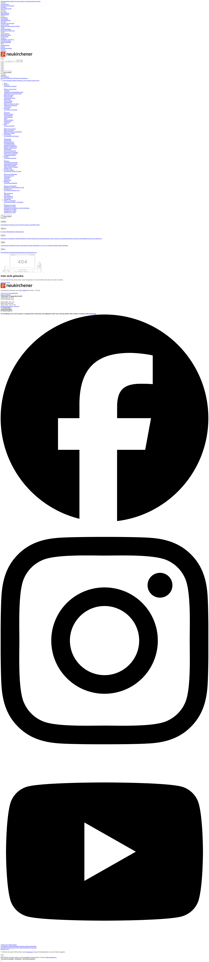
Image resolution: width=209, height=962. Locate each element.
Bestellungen (24, 78)
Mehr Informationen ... (51, 957)
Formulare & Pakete (52, 245)
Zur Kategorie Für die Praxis (11, 136)
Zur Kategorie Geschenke (10, 109)
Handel (3, 242)
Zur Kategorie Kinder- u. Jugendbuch (13, 202)
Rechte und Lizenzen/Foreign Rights (63, 238)
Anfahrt (75, 238)
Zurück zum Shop (5, 282)
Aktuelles (3, 221)
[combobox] (8, 61)
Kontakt (12, 252)
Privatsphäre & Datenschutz (8, 947)
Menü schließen (7, 72)
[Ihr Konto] (2, 69)
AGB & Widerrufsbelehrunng (23, 947)
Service (3, 235)
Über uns (3, 228)
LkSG (6, 944)
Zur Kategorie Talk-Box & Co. (12, 190)
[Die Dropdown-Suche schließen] (21, 61)
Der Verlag (4, 231)
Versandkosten (12, 238)
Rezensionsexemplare (20, 252)
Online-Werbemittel (63, 245)
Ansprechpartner (5, 245)
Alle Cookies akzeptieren (29, 959)
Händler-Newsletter (15, 245)
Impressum (34, 947)
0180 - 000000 (22, 290)
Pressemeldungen (5, 252)
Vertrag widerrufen (5, 294)
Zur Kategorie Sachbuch (10, 86)
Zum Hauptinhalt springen (8, 1)
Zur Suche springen (20, 1)
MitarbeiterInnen (11, 231)
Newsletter (26, 225)
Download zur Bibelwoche (95, 238)
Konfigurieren (18, 959)
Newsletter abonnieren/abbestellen (27, 946)
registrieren (6, 77)
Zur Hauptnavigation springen (32, 1)
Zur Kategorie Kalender (10, 158)
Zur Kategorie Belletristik (10, 183)
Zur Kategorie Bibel (9, 126)
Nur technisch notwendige (7, 959)
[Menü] (2, 58)
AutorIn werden (49, 238)
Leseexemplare (24, 245)
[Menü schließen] (4, 111)
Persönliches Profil (11, 78)
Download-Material (82, 238)
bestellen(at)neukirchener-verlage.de (10, 306)
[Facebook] (104, 521)
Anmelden (3, 75)
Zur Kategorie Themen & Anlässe (12, 171)
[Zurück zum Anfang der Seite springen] (2, 955)
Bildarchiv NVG (5, 949)
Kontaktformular (13, 293)
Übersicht (3, 78)
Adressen (18, 78)
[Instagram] (104, 758)
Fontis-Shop (92, 313)
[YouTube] (104, 943)
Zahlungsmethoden (21, 238)
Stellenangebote (20, 231)
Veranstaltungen (5, 225)
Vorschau (30, 245)
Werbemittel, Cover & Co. (40, 245)
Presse (3, 249)
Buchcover (34, 252)
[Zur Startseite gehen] (17, 56)
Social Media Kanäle (34, 225)
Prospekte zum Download (16, 225)
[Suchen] (17, 61)
